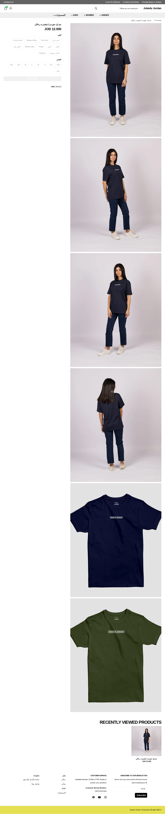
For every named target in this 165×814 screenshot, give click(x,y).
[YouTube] (99, 797)
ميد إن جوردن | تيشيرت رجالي (146, 759)
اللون (59, 35)
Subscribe (141, 795)
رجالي (63, 779)
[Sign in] (11, 8)
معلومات (36, 776)
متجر (64, 776)
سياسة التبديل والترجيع (31, 779)
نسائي (63, 784)
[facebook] (93, 797)
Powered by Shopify (148, 810)
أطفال (63, 788)
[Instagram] (105, 797)
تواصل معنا (35, 784)
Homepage (157, 20)
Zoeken (96, 8)
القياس (58, 59)
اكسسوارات (61, 793)
